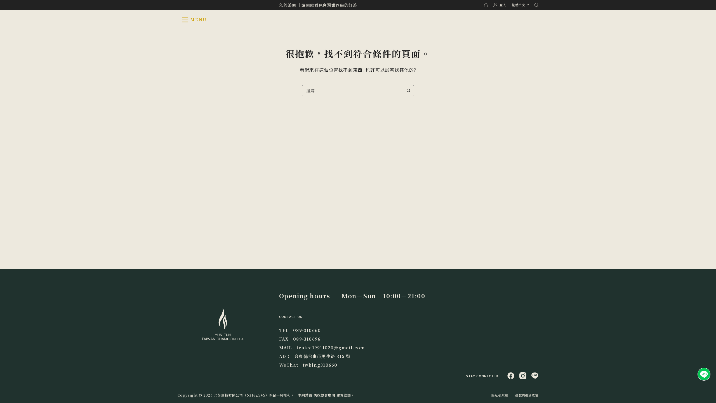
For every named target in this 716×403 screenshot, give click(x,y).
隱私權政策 (499, 395)
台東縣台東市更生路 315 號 (322, 356)
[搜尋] (536, 5)
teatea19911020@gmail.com (330, 347)
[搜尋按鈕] (408, 90)
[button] (520, 5)
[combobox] (352, 90)
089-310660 (307, 330)
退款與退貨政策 (526, 395)
